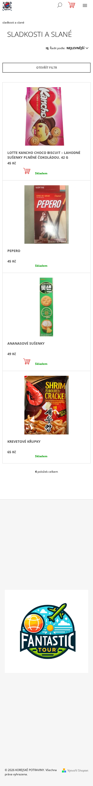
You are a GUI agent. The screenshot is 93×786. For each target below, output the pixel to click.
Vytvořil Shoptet (77, 770)
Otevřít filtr (46, 68)
